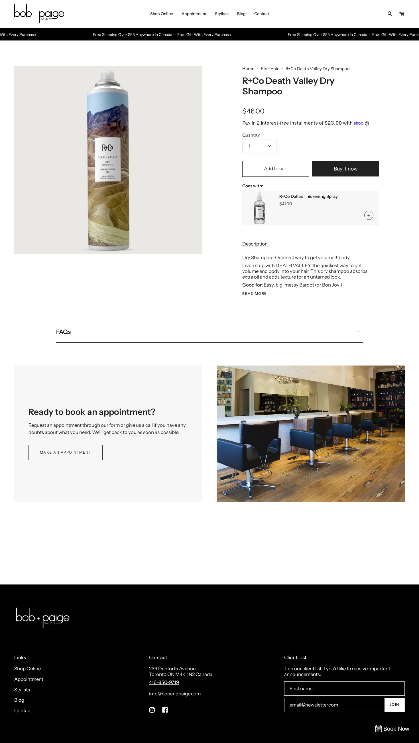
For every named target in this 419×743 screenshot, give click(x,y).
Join (394, 704)
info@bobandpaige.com (175, 694)
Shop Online (27, 668)
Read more (254, 294)
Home (248, 68)
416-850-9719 (164, 682)
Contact (23, 710)
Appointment (28, 679)
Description (255, 244)
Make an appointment (65, 452)
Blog (19, 700)
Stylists (22, 690)
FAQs (63, 331)
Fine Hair (270, 68)
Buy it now (346, 169)
